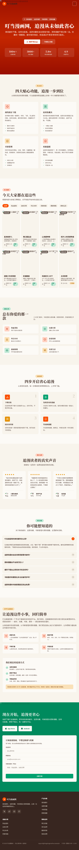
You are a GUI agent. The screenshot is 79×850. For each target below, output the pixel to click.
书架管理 (44, 809)
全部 (5, 206)
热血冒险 (14, 206)
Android (26, 729)
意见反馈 (44, 827)
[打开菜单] (74, 4)
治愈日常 (24, 206)
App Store (11, 729)
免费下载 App (33, 42)
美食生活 (63, 206)
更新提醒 (44, 813)
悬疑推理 (53, 206)
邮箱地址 (8, 755)
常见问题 (44, 823)
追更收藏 (44, 806)
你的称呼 (8, 747)
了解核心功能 (48, 42)
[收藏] (17, 213)
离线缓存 (44, 802)
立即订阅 (39, 776)
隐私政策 (44, 834)
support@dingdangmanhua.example (49, 843)
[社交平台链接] (4, 811)
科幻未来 (34, 206)
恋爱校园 (43, 206)
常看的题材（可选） (11, 764)
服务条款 (44, 830)
